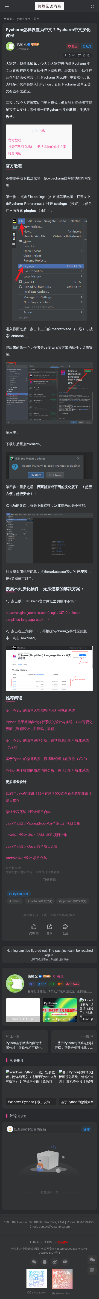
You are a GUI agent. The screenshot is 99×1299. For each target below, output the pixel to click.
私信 (88, 46)
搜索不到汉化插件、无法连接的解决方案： (39, 146)
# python (14, 901)
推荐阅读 (14, 153)
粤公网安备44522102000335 (59, 1248)
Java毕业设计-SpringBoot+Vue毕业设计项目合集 (43, 823)
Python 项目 (22, 19)
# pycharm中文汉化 (40, 901)
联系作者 (63, 1242)
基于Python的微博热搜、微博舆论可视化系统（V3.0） (47, 758)
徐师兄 (21, 44)
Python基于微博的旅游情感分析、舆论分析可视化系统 (47, 770)
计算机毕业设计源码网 (25, 1248)
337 (43, 984)
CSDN (48, 1242)
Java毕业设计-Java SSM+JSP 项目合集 (36, 834)
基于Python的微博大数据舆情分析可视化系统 (40, 710)
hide (42, 130)
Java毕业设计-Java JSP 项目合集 (32, 846)
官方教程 (14, 140)
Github (34, 1242)
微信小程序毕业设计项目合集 (28, 811)
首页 (9, 19)
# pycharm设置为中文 (72, 901)
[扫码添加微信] (92, 1259)
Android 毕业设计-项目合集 (26, 857)
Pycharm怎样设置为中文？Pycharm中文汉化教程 (48, 32)
